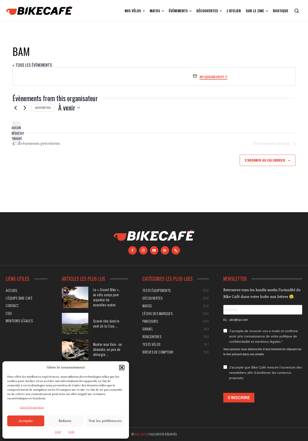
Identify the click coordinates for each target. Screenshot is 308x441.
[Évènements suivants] (25, 108)
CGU (58, 432)
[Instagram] (143, 250)
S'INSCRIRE (239, 398)
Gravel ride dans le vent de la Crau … (106, 323)
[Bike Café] (39, 10)
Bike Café (141, 434)
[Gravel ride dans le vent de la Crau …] (75, 323)
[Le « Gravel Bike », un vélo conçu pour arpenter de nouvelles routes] (75, 297)
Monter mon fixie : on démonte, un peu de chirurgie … (107, 349)
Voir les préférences (105, 421)
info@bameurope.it (213, 76)
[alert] (16, 133)
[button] (121, 367)
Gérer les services (32, 407)
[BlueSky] (176, 250)
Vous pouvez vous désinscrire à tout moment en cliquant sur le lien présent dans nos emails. (262, 352)
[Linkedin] (165, 250)
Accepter (26, 421)
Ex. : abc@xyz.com (235, 320)
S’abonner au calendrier (265, 160)
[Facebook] (132, 250)
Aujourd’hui (43, 107)
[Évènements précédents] (15, 108)
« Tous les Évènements (32, 65)
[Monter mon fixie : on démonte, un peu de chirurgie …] (75, 349)
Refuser (65, 421)
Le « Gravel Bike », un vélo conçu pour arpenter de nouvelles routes (106, 297)
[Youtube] (154, 250)
